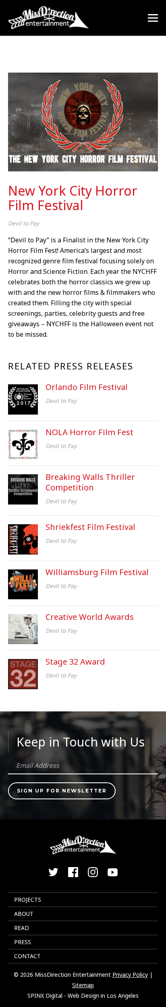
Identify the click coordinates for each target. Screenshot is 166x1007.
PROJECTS (27, 899)
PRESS (22, 942)
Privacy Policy (130, 974)
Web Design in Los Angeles (103, 995)
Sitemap (83, 985)
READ (21, 928)
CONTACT (27, 956)
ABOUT (23, 913)
